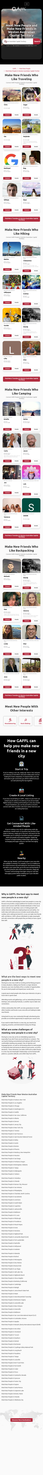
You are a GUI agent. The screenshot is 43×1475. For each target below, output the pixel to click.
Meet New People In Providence (11, 1221)
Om (5, 136)
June (5, 677)
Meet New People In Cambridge (11, 1284)
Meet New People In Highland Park (12, 1234)
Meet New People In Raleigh (10, 1287)
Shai (24, 644)
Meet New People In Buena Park (11, 1266)
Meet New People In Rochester (11, 1344)
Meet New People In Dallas (10, 1140)
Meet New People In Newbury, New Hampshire (16, 1152)
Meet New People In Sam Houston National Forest (17, 1137)
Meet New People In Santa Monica (12, 1387)
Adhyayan (7, 292)
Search (37, 41)
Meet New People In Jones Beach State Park (15, 1290)
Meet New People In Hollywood (11, 1246)
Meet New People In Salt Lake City (12, 1272)
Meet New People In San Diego (11, 1158)
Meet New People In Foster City (11, 1381)
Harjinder (26, 136)
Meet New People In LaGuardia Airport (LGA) (15, 1237)
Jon (5, 482)
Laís (24, 484)
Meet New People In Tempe (10, 1356)
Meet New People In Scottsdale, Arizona (14, 1318)
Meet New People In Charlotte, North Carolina (16, 1193)
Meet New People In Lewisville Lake (13, 1303)
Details (17, 114)
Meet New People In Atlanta (10, 1118)
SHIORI (25, 516)
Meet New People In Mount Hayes (12, 1224)
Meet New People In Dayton (10, 1384)
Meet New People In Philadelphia (12, 1190)
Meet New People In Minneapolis (12, 1259)
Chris (6, 105)
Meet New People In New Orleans (12, 1306)
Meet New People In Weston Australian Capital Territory (23, 71)
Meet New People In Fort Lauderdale (13, 1240)
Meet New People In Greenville (11, 1309)
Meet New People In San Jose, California (14, 1115)
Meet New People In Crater (10, 1369)
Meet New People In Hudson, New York (14, 1100)
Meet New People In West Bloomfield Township (16, 1297)
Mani (25, 200)
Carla (6, 451)
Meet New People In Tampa (10, 1168)
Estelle (6, 419)
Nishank (7, 576)
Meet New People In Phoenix (10, 1149)
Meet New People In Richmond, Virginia (14, 1300)
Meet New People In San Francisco (12, 1134)
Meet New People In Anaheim (11, 1249)
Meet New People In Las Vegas (11, 1269)
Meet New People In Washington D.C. (13, 1109)
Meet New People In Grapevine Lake (13, 1390)
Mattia (6, 259)
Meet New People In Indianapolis (12, 1171)
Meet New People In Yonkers (10, 1174)
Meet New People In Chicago (10, 1106)
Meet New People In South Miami (12, 1203)
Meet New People (24, 68)
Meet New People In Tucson (10, 1335)
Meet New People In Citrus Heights (12, 1278)
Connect (7, 114)
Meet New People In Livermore (11, 1200)
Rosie (25, 677)
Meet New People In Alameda (11, 1253)
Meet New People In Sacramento (12, 1197)
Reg (24, 168)
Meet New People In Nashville (11, 1243)
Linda (6, 644)
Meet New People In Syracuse (11, 1378)
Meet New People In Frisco (10, 1372)
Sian (5, 609)
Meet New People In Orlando (10, 1181)
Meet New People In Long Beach (12, 1350)
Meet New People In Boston (10, 1146)
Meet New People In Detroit (10, 1341)
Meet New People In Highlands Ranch (13, 1275)
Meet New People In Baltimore (11, 1212)
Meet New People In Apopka (10, 1321)
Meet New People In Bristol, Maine (12, 1394)
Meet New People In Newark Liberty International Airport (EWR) (21, 1324)
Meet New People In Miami (10, 1293)
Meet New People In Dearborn (11, 1338)
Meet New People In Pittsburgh (11, 1218)
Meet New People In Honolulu (11, 1231)
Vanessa (7, 517)
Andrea (25, 294)
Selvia (25, 419)
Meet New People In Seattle (10, 1112)
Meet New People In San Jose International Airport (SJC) (19, 1315)
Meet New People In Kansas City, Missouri (14, 1184)
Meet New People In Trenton (10, 1131)
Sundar (6, 325)
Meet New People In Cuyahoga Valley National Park (17, 1347)
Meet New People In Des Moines (12, 1263)
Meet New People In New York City (12, 1127)
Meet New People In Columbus (11, 1178)
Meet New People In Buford (10, 1256)
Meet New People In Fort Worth (11, 1366)
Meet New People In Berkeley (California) (14, 1281)
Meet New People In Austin (10, 1143)
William (6, 200)
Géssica (26, 611)
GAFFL (14, 68)
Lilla (5, 358)
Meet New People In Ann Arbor (11, 1329)
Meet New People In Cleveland (11, 1332)
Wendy (25, 327)
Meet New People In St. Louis (11, 1215)
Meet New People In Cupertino (11, 1206)
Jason (25, 451)
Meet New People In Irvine (10, 1227)
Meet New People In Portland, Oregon (13, 1161)
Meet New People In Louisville (11, 1359)
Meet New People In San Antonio (12, 1187)
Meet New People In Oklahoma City (12, 1400)
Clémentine (27, 261)
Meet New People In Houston (11, 1155)
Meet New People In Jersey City (11, 1124)
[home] (19, 8)
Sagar (25, 105)
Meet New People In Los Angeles (12, 1103)
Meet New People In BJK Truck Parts (13, 1363)
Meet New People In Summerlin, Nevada (14, 1375)
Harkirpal (7, 168)
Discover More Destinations (21, 1420)
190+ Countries (16, 45)
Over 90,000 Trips (29, 45)
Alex (24, 360)
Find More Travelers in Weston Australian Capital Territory (21, 219)
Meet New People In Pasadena (11, 1353)
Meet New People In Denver (10, 1121)
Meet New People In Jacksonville (12, 1209)
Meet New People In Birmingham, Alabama (15, 1165)
